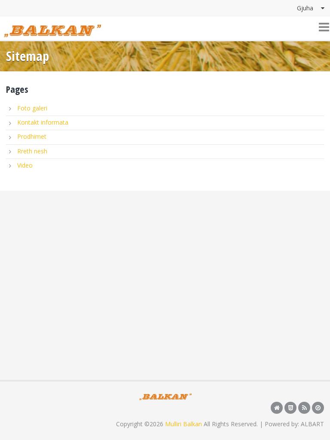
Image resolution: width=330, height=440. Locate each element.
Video (25, 165)
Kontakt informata (42, 122)
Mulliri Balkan (183, 424)
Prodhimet (31, 136)
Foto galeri (32, 108)
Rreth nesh (32, 151)
